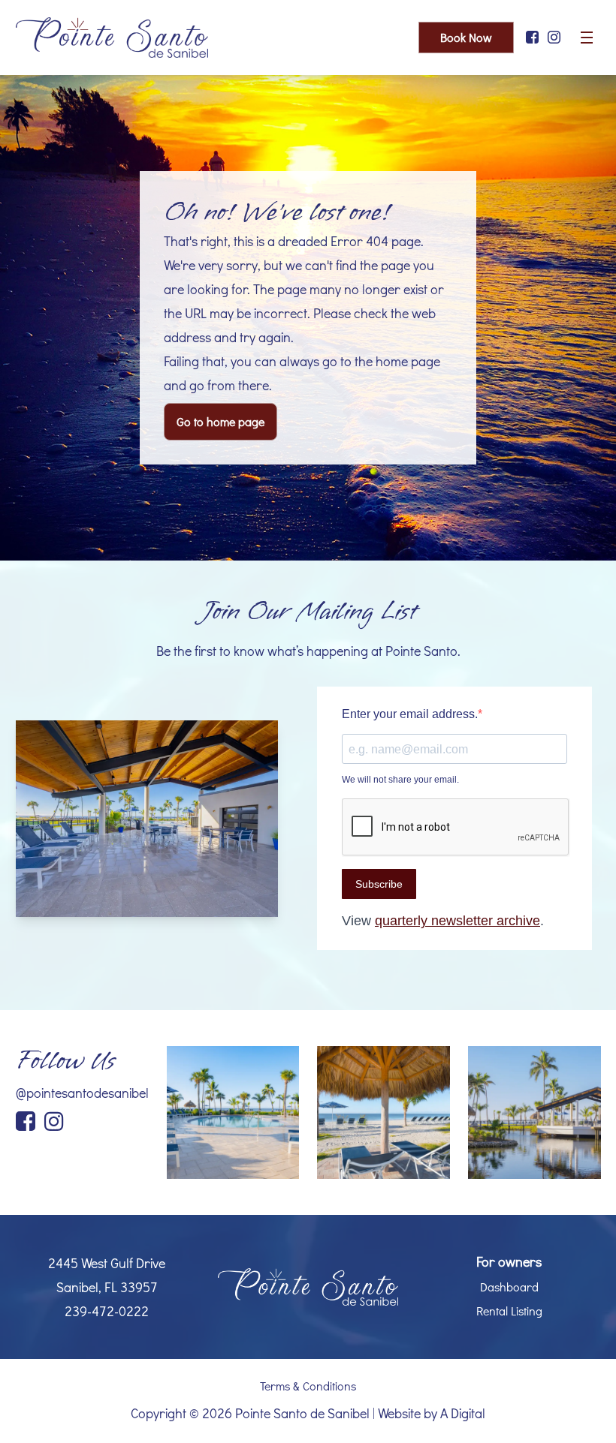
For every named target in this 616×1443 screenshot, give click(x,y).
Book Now (466, 37)
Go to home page (220, 421)
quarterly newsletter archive (457, 920)
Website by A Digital (431, 1413)
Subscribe (379, 884)
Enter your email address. (410, 714)
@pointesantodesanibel (82, 1093)
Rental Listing (509, 1310)
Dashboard (509, 1286)
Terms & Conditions (308, 1385)
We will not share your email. (400, 779)
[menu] (586, 37)
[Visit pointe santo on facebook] (532, 37)
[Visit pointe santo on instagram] (554, 37)
